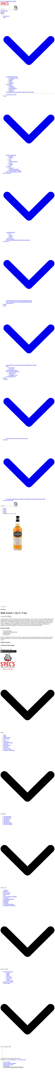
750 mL (9, 616)
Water (30, 302)
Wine (4, 735)
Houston (8, 972)
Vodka (10, 165)
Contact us (13, 376)
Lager (10, 235)
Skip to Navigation (12, 1)
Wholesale (5, 901)
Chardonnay (12, 87)
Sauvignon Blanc (13, 88)
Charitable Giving (13, 375)
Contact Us (19, 438)
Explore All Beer (10, 238)
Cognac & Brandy (13, 161)
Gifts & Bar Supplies (8, 742)
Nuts (28, 300)
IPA (10, 233)
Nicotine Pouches (13, 370)
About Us (8, 438)
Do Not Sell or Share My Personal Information (13, 1067)
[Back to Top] (1, 648)
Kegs (29, 240)
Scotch (10, 162)
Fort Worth (8, 976)
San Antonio (9, 978)
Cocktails (8, 166)
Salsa (12, 302)
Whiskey (11, 157)
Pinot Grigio (12, 89)
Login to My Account (8, 500)
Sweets (30, 300)
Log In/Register (4, 10)
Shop (4, 509)
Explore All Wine (12, 94)
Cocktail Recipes (22, 365)
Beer (14, 232)
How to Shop (14, 438)
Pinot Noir (11, 79)
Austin (7, 975)
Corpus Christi (9, 980)
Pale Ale (11, 236)
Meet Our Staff (6, 892)
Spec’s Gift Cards (7, 749)
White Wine (9, 84)
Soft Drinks (26, 302)
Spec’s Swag (6, 747)
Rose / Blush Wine (23, 92)
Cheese (15, 300)
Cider (19, 240)
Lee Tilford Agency (12, 1059)
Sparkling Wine (15, 92)
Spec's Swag (12, 367)
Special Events (12, 372)
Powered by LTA (22, 1059)
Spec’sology (6, 820)
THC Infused (9, 240)
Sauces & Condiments (19, 302)
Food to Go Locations (8, 981)
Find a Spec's (6, 16)
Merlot (10, 81)
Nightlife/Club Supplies (31, 365)
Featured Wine (9, 76)
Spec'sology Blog (41, 499)
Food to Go (10, 303)
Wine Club (5, 746)
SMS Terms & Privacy (8, 1064)
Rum (10, 160)
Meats (25, 300)
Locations (8, 376)
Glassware (8, 365)
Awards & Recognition (8, 899)
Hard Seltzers (15, 240)
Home (4, 508)
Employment (25, 438)
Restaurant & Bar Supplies (9, 905)
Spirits (14, 155)
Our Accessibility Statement (9, 1063)
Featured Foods (9, 300)
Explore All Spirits (17, 171)
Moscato (11, 85)
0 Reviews (3, 606)
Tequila (11, 164)
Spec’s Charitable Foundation (10, 896)
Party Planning (25, 499)
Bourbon (11, 156)
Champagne (9, 92)
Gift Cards (11, 369)
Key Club (8, 371)
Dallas (7, 974)
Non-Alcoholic (30, 92)
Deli (7, 303)
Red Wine (15, 76)
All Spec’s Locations (8, 971)
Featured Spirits (9, 155)
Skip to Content (4, 1)
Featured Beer (9, 232)
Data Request (6, 1065)
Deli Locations (6, 983)
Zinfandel (11, 83)
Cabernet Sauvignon (13, 78)
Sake (7, 94)
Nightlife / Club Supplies (9, 750)
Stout (10, 237)
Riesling (11, 90)
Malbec (11, 80)
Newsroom (11, 374)
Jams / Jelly (8, 302)
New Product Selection (8, 904)
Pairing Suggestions (32, 499)
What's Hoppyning (15, 371)
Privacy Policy (6, 1062)
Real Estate (6, 903)
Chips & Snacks (20, 300)
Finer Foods (6, 738)
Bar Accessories (14, 365)
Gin (10, 159)
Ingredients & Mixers (14, 169)
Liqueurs (11, 168)
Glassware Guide (18, 499)
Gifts (7, 366)
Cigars (7, 370)
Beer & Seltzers (7, 737)
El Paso (8, 979)
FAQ (4, 895)
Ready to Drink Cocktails (15, 170)
